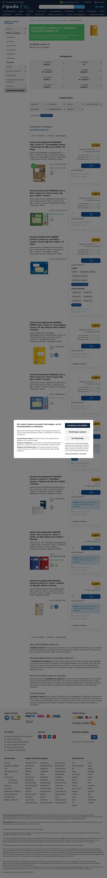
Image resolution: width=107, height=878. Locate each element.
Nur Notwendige (77, 438)
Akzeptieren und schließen (77, 425)
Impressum (83, 454)
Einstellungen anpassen (77, 432)
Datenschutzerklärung (72, 454)
